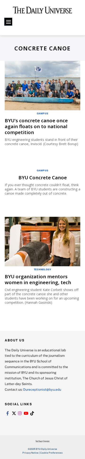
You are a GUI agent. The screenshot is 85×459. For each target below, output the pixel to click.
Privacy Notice (30, 452)
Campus (42, 113)
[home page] (42, 12)
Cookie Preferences (51, 452)
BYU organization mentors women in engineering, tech (38, 279)
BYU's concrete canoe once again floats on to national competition (36, 126)
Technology (42, 269)
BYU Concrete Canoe (42, 177)
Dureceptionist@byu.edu (42, 389)
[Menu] (8, 22)
